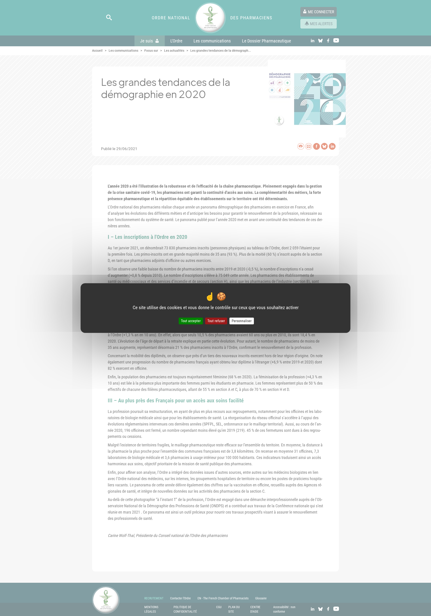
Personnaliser (242, 321)
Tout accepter (191, 321)
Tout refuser (216, 321)
